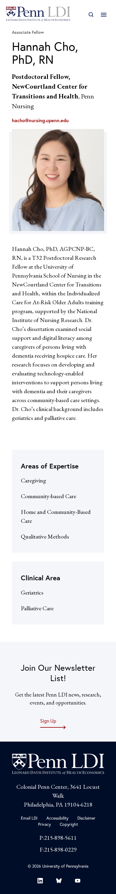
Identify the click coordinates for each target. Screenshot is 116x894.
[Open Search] (90, 14)
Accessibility (57, 818)
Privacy (44, 824)
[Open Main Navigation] (103, 14)
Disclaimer (86, 818)
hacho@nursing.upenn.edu (40, 120)
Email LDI (29, 818)
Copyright (69, 824)
